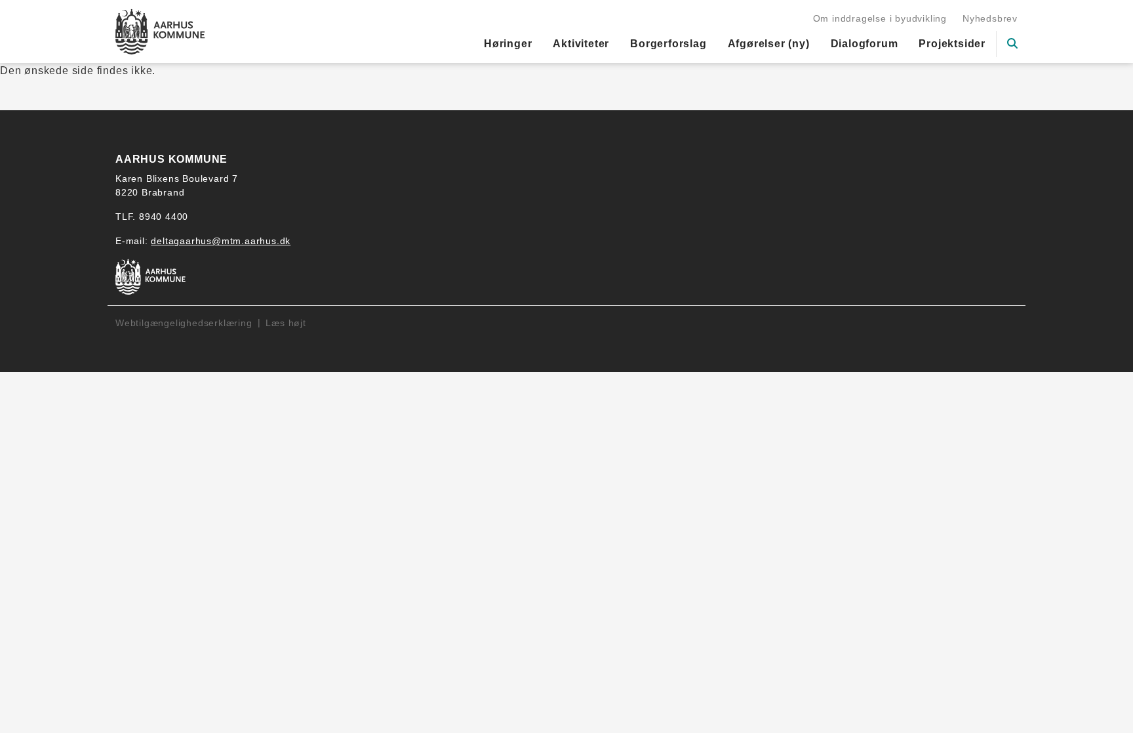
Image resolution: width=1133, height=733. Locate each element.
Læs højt (286, 323)
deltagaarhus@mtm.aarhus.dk (220, 241)
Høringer (508, 43)
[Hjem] (160, 31)
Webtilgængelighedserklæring (183, 323)
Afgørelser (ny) (769, 43)
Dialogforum (864, 43)
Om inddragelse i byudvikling (880, 18)
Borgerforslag (668, 43)
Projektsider (952, 43)
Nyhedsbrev (990, 18)
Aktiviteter (581, 43)
